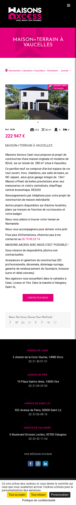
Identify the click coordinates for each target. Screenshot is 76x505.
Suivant (64, 70)
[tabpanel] (38, 102)
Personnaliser (60, 494)
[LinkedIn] (45, 463)
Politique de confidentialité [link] (38, 500)
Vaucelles (39, 70)
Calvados (27, 70)
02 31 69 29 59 (38, 386)
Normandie (14, 70)
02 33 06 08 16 (38, 414)
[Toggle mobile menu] (69, 5)
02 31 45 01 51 (38, 361)
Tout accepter (17, 494)
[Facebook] (30, 463)
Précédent (52, 70)
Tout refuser (38, 494)
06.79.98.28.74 (31, 239)
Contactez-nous (38, 297)
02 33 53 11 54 (38, 438)
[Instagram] (38, 463)
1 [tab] (38, 122)
